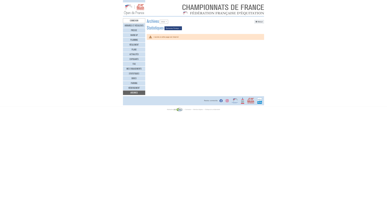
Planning (134, 39)
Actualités (134, 54)
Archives (134, 92)
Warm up (134, 35)
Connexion (134, 20)
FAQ (134, 63)
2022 (163, 22)
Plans (134, 49)
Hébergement (134, 87)
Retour (260, 22)
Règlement (134, 44)
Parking (134, 83)
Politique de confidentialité (212, 109)
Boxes (134, 78)
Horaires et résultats (134, 25)
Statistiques (134, 73)
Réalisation (171, 109)
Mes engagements (134, 68)
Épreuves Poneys (172, 28)
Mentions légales (198, 109)
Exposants (134, 59)
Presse (134, 30)
